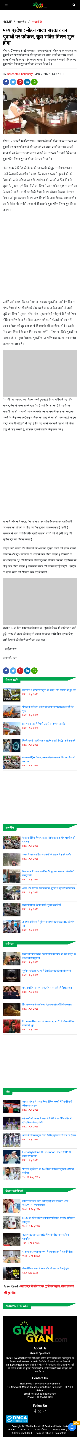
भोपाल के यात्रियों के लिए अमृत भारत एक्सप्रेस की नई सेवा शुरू (48, 708)
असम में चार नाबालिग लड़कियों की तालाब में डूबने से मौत (46, 854)
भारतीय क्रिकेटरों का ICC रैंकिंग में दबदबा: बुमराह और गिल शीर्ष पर (48, 1170)
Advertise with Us (21, 1433)
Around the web (17, 1306)
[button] (6, 5)
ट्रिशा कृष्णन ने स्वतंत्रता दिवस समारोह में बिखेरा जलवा (47, 1004)
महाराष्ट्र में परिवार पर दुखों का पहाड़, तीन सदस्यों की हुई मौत (49, 690)
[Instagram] (44, 1411)
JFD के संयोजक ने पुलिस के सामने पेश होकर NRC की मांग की (48, 923)
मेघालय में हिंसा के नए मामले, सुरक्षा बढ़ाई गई (41, 905)
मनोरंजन (10, 944)
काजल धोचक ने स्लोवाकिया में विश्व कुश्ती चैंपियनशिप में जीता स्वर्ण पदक (47, 1103)
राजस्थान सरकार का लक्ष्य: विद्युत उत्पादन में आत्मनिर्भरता (47, 1251)
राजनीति (10, 827)
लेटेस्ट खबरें (12, 680)
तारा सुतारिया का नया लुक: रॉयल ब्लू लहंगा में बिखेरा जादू (47, 987)
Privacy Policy (60, 1429)
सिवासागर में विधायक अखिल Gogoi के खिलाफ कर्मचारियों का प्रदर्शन (48, 873)
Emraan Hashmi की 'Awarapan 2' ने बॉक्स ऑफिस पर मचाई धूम (48, 1023)
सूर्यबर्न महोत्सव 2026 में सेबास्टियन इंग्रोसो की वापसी (46, 970)
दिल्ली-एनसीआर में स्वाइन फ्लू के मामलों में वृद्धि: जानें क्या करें (48, 740)
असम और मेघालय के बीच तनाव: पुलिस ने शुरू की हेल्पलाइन (48, 888)
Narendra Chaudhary (20, 74)
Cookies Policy (43, 1433)
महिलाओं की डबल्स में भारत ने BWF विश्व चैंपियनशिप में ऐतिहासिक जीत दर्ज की (46, 1120)
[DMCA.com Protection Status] (17, 1419)
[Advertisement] (40, 257)
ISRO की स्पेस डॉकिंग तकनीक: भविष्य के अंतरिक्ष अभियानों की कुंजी (48, 1219)
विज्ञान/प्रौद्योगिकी (14, 1191)
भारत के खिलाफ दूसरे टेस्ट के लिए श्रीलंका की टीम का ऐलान (49, 1135)
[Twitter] (39, 1411)
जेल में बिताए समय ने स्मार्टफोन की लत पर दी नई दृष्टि (45, 1268)
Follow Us (40, 1405)
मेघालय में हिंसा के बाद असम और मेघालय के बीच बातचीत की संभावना (48, 759)
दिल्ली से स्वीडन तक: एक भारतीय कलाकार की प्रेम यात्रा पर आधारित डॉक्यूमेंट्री (49, 956)
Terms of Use (40, 1429)
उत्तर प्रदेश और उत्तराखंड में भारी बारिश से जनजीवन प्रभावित (45, 1236)
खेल (8, 1091)
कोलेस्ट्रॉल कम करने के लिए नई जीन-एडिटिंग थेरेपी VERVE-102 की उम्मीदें (45, 1203)
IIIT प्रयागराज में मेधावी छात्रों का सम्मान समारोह (43, 723)
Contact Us (40, 1378)
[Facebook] (35, 1411)
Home (11, 1429)
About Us (40, 1348)
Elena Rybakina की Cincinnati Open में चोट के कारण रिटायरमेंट (46, 1154)
